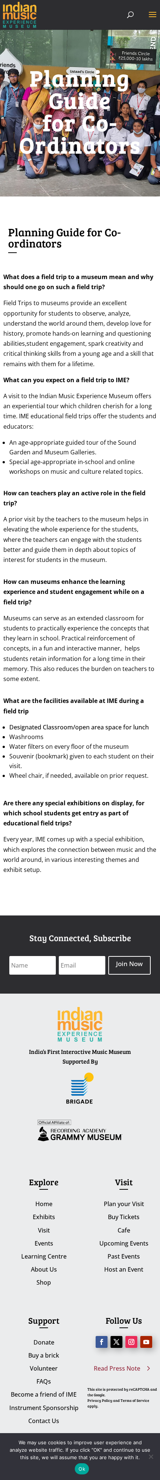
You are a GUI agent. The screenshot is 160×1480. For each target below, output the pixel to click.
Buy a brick (43, 1355)
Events (44, 1243)
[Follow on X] (116, 1342)
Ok (82, 1469)
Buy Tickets (124, 1217)
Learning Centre (44, 1256)
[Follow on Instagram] (131, 1342)
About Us (44, 1269)
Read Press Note (117, 1368)
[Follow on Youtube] (146, 1342)
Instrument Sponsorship (44, 1408)
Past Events (124, 1256)
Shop (43, 1282)
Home (43, 1204)
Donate (43, 1342)
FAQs (43, 1381)
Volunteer (44, 1368)
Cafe (124, 1230)
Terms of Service (135, 1400)
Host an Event (123, 1269)
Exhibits (44, 1217)
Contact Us (43, 1421)
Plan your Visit (124, 1204)
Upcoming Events (123, 1243)
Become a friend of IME (44, 1394)
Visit (44, 1230)
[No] (150, 1456)
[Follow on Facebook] (102, 1342)
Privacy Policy (99, 1400)
